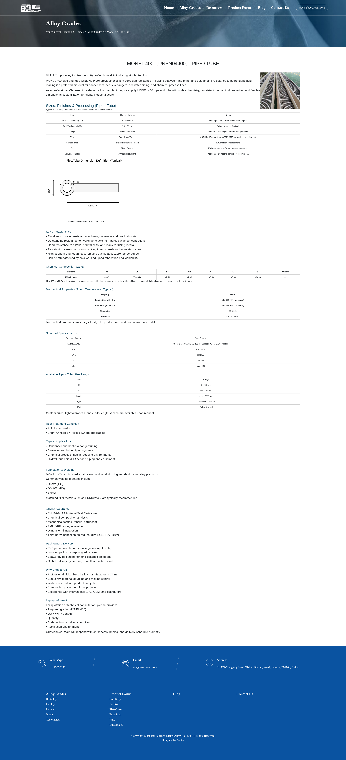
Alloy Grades (190, 7)
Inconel (50, 709)
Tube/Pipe (125, 32)
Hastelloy (51, 699)
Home (169, 7)
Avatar (180, 740)
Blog (261, 7)
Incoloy (50, 704)
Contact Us (280, 7)
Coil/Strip (115, 699)
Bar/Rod (114, 704)
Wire (112, 719)
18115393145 (57, 667)
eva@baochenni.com (313, 7)
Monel (110, 32)
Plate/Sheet (115, 709)
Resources (214, 7)
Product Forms (240, 7)
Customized (53, 719)
